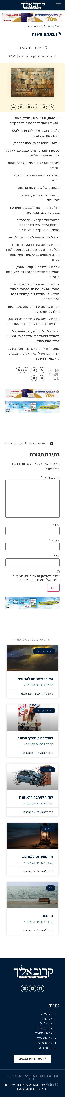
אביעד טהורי (44, 1038)
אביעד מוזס (45, 1043)
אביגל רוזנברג (43, 1028)
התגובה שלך (50, 477)
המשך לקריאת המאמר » (38, 685)
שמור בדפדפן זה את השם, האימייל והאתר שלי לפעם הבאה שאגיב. (36, 578)
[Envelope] (24, 988)
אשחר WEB (39, 1084)
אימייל (54, 540)
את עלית (50, 26)
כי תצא (48, 915)
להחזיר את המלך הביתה (35, 738)
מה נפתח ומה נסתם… (37, 856)
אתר (57, 556)
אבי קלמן (46, 1018)
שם (56, 525)
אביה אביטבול (43, 1033)
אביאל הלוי (45, 1023)
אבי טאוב (46, 1013)
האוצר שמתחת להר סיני (35, 678)
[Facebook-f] (40, 988)
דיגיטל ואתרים (25, 1084)
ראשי (59, 26)
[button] (58, 4)
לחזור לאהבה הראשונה (36, 797)
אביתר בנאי (45, 1048)
